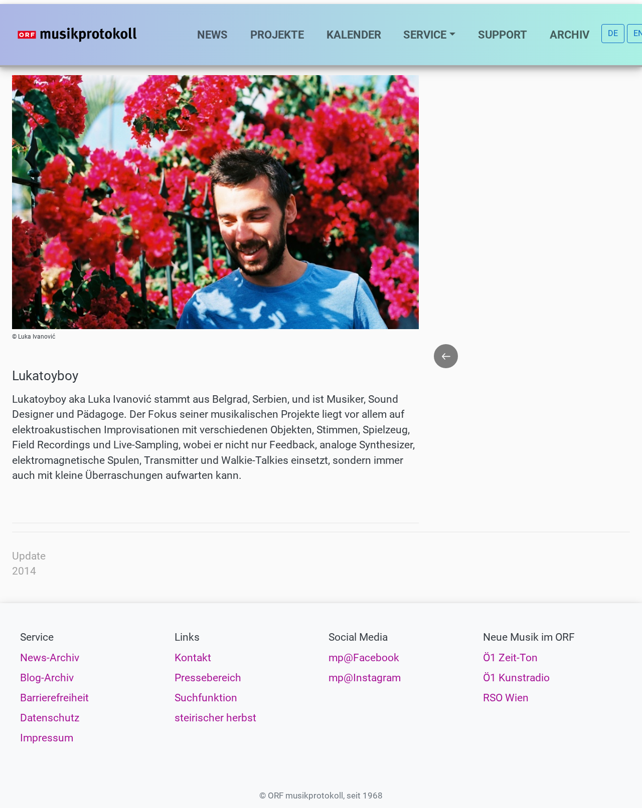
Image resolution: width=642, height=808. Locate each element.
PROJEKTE (277, 34)
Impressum (46, 738)
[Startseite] (97, 35)
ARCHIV (569, 34)
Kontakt (193, 658)
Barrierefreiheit (54, 698)
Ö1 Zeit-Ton (510, 658)
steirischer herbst (215, 718)
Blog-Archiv (47, 678)
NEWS (212, 34)
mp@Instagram (365, 678)
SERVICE (424, 34)
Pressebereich (208, 678)
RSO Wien (506, 698)
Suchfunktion (206, 698)
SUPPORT (502, 34)
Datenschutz (49, 718)
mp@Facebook (364, 658)
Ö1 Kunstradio (516, 678)
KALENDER (354, 34)
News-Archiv (49, 658)
